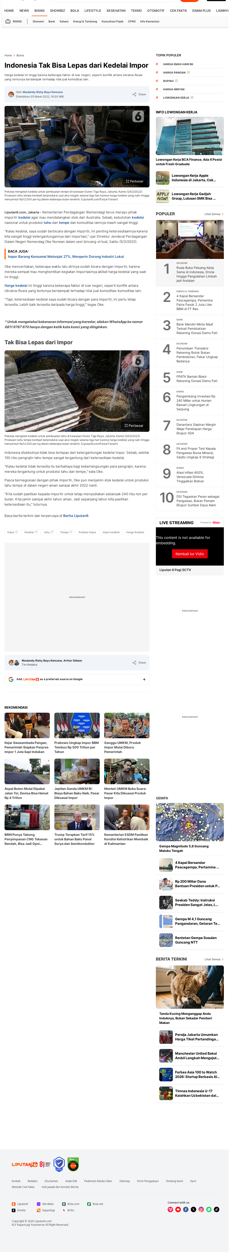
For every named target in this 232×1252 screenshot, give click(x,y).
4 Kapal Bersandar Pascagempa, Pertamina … (197, 864)
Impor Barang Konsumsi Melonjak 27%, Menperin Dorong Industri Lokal (66, 256)
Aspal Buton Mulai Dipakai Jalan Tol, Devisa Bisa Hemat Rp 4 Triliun (26, 793)
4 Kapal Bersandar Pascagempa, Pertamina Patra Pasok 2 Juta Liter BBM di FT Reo (194, 302)
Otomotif (155, 10)
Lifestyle (93, 10)
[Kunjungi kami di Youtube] (178, 1209)
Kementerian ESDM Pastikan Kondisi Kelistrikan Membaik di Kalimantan (126, 839)
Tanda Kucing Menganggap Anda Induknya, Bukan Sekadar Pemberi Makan (185, 1018)
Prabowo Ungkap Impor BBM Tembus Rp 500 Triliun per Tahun (76, 747)
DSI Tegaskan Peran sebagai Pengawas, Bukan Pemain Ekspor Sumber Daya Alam (197, 501)
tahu (47, 222)
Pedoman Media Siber (98, 1181)
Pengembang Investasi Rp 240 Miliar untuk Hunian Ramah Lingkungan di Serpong (195, 402)
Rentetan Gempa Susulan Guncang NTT (196, 940)
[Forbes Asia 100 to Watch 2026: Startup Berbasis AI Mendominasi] (166, 1074)
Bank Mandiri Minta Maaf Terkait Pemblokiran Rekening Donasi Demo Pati (196, 328)
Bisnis (39, 10)
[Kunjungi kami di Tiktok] (216, 1209)
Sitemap (124, 1181)
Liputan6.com (43, 1221)
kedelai (24, 217)
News (24, 10)
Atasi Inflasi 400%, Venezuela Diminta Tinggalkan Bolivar (190, 477)
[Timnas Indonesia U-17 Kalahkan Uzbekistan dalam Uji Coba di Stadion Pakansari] (166, 1093)
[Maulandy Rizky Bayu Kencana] (11, 94)
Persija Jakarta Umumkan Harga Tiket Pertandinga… (197, 1036)
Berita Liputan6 (76, 516)
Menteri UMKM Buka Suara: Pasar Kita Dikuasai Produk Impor (125, 793)
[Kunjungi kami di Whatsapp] (209, 1209)
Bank (51, 21)
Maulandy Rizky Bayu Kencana (43, 92)
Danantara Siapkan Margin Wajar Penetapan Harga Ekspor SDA (196, 429)
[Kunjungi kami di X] (193, 1209)
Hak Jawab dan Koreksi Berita (60, 1187)
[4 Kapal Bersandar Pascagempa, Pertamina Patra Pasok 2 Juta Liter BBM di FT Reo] (166, 865)
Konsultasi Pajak (112, 21)
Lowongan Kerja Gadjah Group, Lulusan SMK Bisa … (194, 196)
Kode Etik (71, 1181)
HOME (9, 10)
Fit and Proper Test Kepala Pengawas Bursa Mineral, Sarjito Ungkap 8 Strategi (196, 453)
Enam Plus (201, 10)
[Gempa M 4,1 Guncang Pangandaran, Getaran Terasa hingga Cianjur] (166, 921)
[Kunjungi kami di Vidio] (170, 1209)
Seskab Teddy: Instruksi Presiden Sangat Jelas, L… (196, 902)
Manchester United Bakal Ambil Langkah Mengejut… (197, 1055)
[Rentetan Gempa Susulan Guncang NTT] (166, 940)
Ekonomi (38, 21)
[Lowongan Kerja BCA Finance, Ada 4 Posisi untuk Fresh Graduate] (190, 136)
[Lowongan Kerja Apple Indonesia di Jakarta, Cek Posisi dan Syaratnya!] (162, 178)
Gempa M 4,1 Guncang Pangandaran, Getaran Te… (197, 921)
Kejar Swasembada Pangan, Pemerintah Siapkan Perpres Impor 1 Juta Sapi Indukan (26, 747)
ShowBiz (57, 10)
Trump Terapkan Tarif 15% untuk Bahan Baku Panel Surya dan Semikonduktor (74, 839)
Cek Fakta (178, 10)
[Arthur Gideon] (16, 662)
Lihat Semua (212, 214)
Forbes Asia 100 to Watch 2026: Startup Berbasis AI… (197, 1074)
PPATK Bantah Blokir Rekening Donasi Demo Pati (196, 379)
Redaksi (32, 1181)
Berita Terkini (171, 959)
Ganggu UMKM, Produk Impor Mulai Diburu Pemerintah (122, 747)
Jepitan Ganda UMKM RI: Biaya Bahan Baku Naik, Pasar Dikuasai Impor (76, 793)
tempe (64, 222)
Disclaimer (51, 1181)
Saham (64, 21)
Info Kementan (149, 21)
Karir (193, 1181)
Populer (165, 213)
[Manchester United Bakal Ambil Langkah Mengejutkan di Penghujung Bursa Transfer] (166, 1056)
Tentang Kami (174, 1181)
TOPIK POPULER (168, 55)
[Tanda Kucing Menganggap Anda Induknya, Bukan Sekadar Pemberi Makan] (190, 987)
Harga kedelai (16, 285)
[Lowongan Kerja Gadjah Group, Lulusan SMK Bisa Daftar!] (162, 196)
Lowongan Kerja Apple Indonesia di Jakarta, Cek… (194, 177)
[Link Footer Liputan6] (31, 1164)
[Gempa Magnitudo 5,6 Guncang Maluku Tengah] (190, 822)
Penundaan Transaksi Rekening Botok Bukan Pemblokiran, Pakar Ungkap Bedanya (197, 354)
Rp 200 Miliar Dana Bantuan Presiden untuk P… (197, 883)
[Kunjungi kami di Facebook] (185, 1209)
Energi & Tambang (85, 21)
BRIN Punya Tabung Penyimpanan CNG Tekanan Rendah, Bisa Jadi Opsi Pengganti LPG (26, 839)
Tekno (136, 10)
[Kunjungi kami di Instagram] (201, 1209)
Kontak (16, 1181)
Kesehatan (116, 10)
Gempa (162, 798)
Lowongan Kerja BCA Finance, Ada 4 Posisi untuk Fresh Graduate (189, 162)
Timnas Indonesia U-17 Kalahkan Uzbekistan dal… (197, 1093)
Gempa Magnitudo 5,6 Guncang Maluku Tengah (184, 848)
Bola (74, 10)
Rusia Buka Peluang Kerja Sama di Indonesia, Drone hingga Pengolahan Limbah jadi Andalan (196, 274)
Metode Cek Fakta (23, 1187)
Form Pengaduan (148, 1181)
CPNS (132, 21)
